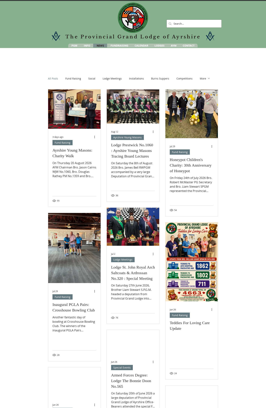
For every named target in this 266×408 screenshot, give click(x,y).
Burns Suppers (160, 78)
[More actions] (96, 137)
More (203, 78)
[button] (174, 45)
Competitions (184, 78)
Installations (136, 78)
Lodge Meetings (112, 78)
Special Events (122, 367)
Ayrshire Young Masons (127, 137)
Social (91, 78)
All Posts (53, 78)
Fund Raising (73, 78)
